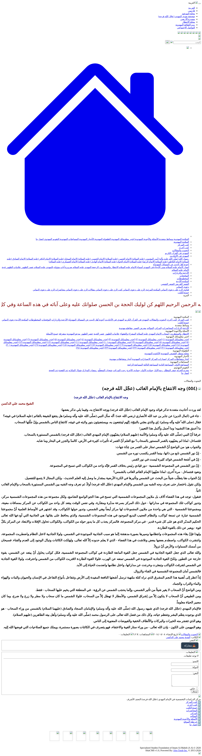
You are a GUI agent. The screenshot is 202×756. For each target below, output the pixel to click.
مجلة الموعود (188, 13)
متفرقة (62, 334)
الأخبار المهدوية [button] (181, 356)
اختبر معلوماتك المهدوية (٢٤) (90, 348)
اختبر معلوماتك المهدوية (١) (176, 339)
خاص (192, 688)
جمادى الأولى (146, 370)
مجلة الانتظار (188, 22)
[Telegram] (196, 33)
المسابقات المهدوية (69, 239)
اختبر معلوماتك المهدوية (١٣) (32, 342)
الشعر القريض (181, 284)
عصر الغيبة (99, 334)
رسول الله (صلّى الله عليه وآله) (173, 259)
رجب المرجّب (119, 370)
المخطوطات (183, 278)
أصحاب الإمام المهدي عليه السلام (153, 334)
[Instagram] (191, 33)
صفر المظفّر (170, 370)
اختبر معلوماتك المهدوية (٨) (172, 342)
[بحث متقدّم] (172, 42)
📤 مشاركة (189, 645)
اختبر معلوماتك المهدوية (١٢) (61, 342)
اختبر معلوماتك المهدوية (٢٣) (118, 348)
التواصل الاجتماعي (186, 27)
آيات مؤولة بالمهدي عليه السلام (49, 267)
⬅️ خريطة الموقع (192, 722)
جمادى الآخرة (133, 370)
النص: (195, 673)
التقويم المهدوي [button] (181, 367)
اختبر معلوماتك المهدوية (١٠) (117, 342)
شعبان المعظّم (105, 370)
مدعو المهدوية (73, 334)
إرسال (194, 691)
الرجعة (95, 267)
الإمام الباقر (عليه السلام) (38, 259)
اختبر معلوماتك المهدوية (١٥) (162, 345)
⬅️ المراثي (195, 713)
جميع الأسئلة (52, 334)
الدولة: (195, 667)
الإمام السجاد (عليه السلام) (64, 259)
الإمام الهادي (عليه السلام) (90, 261)
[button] (95, 236)
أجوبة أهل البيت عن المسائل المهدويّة (171, 264)
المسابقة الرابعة (135, 364)
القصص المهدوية (169, 353)
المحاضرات (167, 328)
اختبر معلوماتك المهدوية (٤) (94, 339)
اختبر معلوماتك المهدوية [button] (177, 336)
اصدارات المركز (159, 359)
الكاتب (195, 637)
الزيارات (178, 328)
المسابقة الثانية (166, 364)
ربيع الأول (158, 370)
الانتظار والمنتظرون (108, 267)
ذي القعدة (63, 370)
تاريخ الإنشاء (172, 634)
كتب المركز (183, 244)
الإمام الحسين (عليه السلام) (91, 259)
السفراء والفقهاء (128, 334)
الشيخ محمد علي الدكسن (178, 637)
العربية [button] (191, 2)
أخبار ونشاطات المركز (178, 359)
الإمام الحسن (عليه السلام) (118, 259)
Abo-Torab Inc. (180, 750)
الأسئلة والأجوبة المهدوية (146, 239)
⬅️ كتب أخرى (194, 705)
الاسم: (195, 661)
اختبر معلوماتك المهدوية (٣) (121, 339)
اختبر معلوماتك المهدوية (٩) (145, 342)
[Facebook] (199, 33)
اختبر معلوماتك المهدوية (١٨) (77, 345)
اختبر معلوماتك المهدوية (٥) (67, 339)
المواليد (150, 328)
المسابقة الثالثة (150, 364)
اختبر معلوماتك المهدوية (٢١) (175, 348)
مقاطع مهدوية (126, 328)
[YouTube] (188, 33)
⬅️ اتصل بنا (195, 724)
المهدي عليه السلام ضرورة (78, 267)
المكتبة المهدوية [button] (181, 317)
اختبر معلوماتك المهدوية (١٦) (133, 345)
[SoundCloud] (185, 33)
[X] (194, 33)
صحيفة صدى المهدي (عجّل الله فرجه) (176, 16)
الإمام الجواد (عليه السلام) (116, 261)
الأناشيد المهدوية (152, 353)
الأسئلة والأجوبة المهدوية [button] (177, 331)
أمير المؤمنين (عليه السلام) (144, 259)
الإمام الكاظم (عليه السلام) (167, 261)
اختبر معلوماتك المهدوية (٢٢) (147, 348)
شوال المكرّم (75, 370)
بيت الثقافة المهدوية (185, 25)
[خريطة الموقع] (179, 33)
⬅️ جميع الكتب (193, 707)
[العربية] (196, 311)
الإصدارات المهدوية (141, 359)
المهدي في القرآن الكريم (177, 253)
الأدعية (185, 328)
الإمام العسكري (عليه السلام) (63, 261)
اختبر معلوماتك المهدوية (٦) (40, 339)
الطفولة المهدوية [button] (181, 350)
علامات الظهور (13, 267)
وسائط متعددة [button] (182, 325)
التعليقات (125, 634)
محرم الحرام (183, 370)
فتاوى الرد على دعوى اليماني (174, 289)
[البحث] (167, 42)
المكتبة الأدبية (182, 281)
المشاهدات (145, 634)
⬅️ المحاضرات (193, 710)
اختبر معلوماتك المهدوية (122, 239)
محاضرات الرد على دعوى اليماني (49, 289)
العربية (191, 8)
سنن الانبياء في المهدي (154, 267)
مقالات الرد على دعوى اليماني (80, 289)
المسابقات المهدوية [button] (179, 362)
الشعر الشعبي (167, 284)
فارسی (191, 10)
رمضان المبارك (89, 370)
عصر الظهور (27, 267)
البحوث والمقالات (180, 250)
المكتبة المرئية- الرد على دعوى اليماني (141, 289)
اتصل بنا (39, 239)
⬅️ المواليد (195, 716)
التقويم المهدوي (51, 239)
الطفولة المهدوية (102, 239)
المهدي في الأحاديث (179, 256)
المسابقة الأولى (181, 364)
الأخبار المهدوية (86, 239)
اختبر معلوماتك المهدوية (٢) (148, 339)
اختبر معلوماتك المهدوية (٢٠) (20, 345)
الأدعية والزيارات (181, 273)
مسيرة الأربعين (187, 19)
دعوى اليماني (182, 287)
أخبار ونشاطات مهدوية (120, 359)
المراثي (158, 328)
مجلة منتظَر (183, 353)
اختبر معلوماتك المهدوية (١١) (89, 342)
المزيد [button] (186, 295)
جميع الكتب (183, 292)
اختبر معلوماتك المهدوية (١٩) (48, 345)
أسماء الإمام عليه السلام (130, 267)
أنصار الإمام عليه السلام (177, 267)
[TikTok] (182, 33)
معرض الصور (139, 328)
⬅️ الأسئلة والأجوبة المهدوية (187, 719)
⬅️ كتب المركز (193, 702)
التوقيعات (184, 275)
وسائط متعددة (166, 239)
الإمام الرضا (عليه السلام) (141, 261)
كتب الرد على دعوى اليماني (108, 289)
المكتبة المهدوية (181, 239)
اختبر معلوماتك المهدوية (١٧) (105, 345)
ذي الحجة (53, 370)
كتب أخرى (184, 247)
